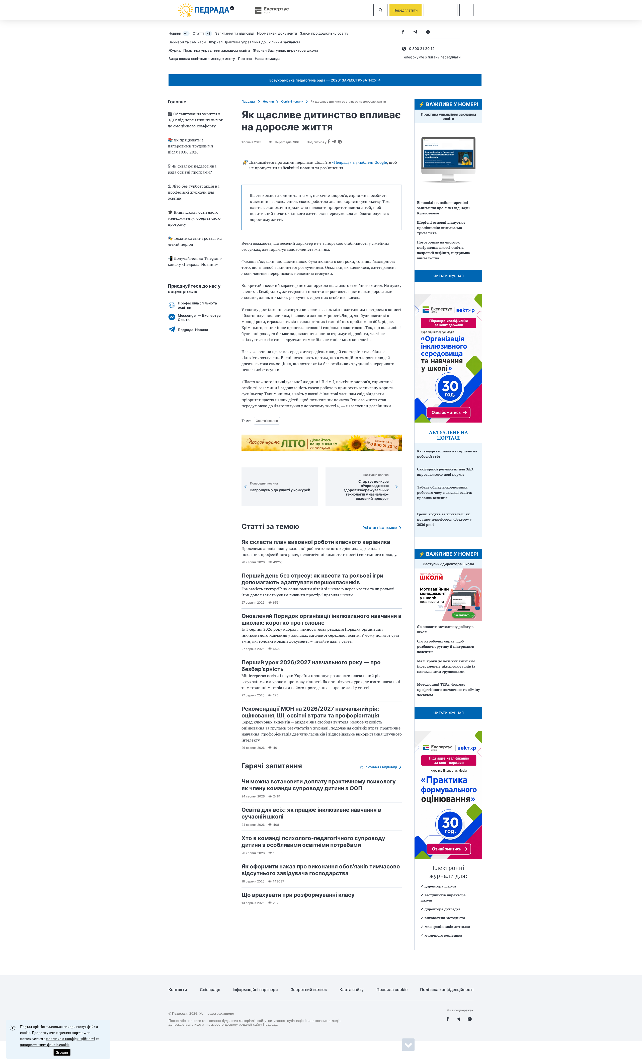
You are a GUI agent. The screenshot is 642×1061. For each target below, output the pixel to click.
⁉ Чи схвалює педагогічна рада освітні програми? (192, 169)
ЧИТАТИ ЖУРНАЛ (448, 276)
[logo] (206, 10)
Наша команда (267, 58)
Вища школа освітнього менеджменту (202, 58)
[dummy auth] (440, 10)
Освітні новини (292, 101)
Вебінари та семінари (187, 42)
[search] (380, 10)
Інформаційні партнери (255, 989)
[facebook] (403, 32)
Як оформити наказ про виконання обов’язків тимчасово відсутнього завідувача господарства (321, 869)
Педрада (249, 101)
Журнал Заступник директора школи (285, 50)
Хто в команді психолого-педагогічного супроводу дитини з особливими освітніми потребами (313, 841)
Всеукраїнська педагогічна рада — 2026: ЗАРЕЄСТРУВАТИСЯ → (325, 80)
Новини (178, 33)
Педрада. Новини (193, 330)
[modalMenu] (466, 10)
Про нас (245, 58)
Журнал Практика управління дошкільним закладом (254, 42)
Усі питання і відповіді (378, 767)
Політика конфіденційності (446, 989)
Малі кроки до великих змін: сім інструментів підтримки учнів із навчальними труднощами (446, 666)
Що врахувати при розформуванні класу (298, 894)
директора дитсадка (442, 909)
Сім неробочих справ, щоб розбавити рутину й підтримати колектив (445, 646)
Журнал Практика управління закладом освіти (209, 50)
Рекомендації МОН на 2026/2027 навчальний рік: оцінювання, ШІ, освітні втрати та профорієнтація (310, 712)
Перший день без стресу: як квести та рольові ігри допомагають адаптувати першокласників (312, 579)
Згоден (62, 1052)
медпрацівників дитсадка (447, 926)
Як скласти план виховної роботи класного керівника (316, 542)
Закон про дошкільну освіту (324, 33)
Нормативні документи (277, 33)
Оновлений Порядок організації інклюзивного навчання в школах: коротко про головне (322, 619)
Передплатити (405, 10)
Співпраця (210, 989)
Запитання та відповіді (234, 33)
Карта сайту (352, 989)
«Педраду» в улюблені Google (359, 162)
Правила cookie (392, 989)
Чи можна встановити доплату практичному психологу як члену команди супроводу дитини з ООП (319, 784)
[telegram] (415, 32)
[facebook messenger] (428, 32)
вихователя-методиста (445, 917)
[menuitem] (181, 33)
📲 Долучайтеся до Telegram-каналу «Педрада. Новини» (195, 261)
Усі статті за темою (380, 527)
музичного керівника (443, 935)
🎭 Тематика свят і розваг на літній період (195, 241)
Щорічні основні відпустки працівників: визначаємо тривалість (441, 227)
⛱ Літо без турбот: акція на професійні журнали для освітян (193, 192)
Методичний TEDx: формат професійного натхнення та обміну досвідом (448, 689)
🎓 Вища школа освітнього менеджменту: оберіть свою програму (194, 218)
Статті (201, 33)
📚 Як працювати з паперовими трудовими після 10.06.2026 (190, 146)
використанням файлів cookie (44, 1044)
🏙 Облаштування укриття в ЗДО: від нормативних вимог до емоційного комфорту (195, 120)
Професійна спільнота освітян (197, 305)
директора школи (440, 886)
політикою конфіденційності (70, 1038)
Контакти (178, 989)
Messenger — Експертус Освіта (199, 317)
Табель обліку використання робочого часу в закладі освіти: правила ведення (444, 492)
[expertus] (269, 10)
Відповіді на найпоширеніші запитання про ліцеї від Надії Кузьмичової (443, 207)
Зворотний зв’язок (309, 989)
